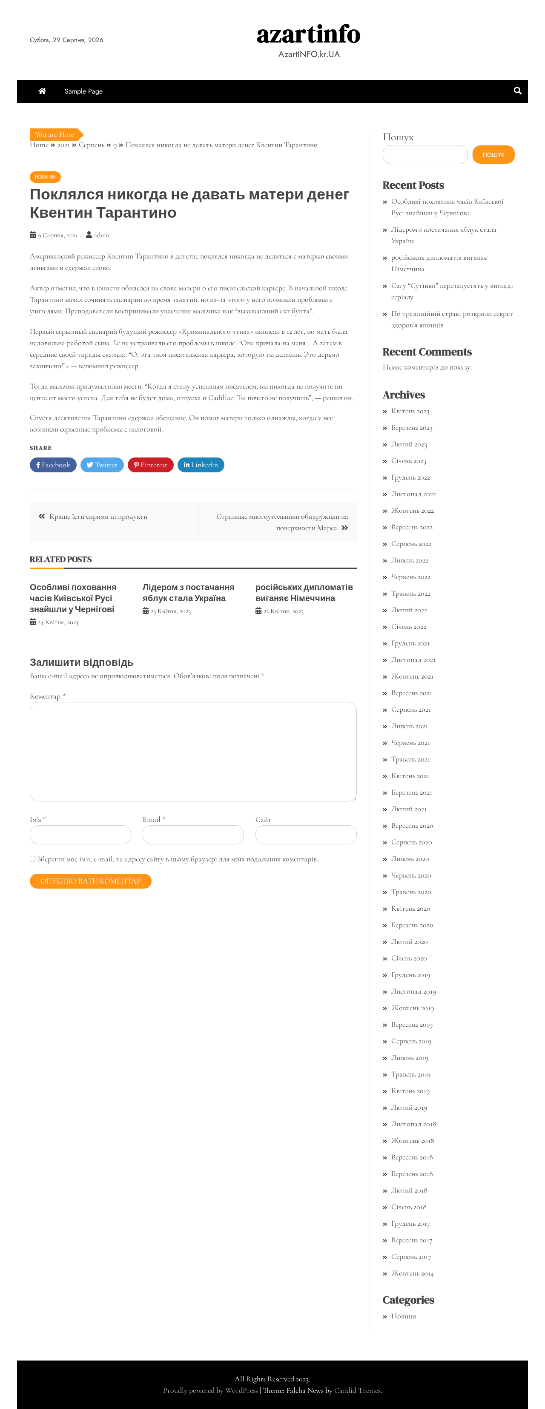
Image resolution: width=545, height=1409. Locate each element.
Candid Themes (357, 1390)
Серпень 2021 (411, 709)
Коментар (48, 696)
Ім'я (38, 819)
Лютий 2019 (409, 1107)
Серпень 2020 (411, 842)
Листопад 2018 (413, 1123)
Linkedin (203, 464)
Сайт (263, 819)
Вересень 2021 (411, 692)
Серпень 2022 (411, 543)
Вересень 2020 (412, 825)
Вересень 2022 (412, 526)
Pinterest (153, 464)
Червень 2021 (410, 742)
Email (154, 819)
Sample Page (84, 91)
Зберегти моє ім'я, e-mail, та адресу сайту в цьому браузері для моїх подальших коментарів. (177, 859)
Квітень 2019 (410, 1090)
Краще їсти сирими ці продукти (98, 516)
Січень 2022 (408, 626)
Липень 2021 (409, 725)
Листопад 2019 (413, 991)
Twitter (105, 464)
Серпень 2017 (411, 1256)
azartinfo (309, 33)
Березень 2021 (411, 792)
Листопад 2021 (413, 659)
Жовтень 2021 (412, 676)
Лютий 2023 (409, 444)
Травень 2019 (410, 1074)
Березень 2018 (412, 1173)
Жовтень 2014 (412, 1273)
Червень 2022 (410, 576)
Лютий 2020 (409, 941)
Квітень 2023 (410, 410)
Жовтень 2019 (412, 1007)
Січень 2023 (408, 460)
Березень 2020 (412, 924)
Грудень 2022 (410, 477)
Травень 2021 (410, 759)
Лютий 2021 (409, 808)
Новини (45, 176)
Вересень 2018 (412, 1157)
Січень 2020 (409, 958)
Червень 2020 (411, 875)
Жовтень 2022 (412, 510)
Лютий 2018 (409, 1190)
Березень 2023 (412, 427)
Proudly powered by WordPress (211, 1390)
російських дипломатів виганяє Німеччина (304, 592)
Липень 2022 (409, 560)
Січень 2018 (409, 1206)
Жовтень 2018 (412, 1140)
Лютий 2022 (409, 609)
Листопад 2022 (413, 493)
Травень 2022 (410, 593)
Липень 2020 (410, 858)
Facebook (55, 464)
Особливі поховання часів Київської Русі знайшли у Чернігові (73, 598)
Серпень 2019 (411, 1040)
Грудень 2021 (410, 643)
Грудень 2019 (410, 974)
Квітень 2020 (410, 908)
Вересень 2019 (412, 1024)
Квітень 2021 (410, 775)
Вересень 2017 (412, 1239)
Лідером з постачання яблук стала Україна (189, 592)
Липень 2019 (409, 1057)
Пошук (398, 136)
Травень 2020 (411, 891)
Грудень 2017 (410, 1223)
